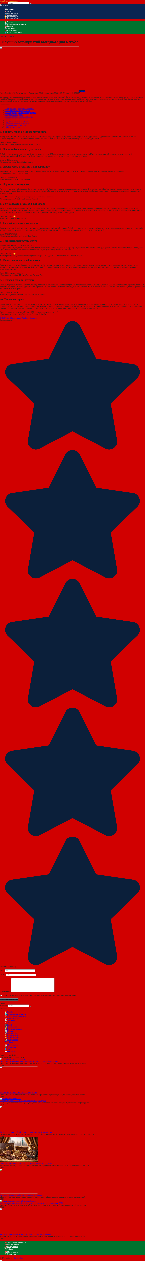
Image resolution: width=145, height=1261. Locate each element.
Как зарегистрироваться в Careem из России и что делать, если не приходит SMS (31, 1203)
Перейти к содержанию (9, 1)
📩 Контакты (10, 1051)
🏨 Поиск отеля (11, 30)
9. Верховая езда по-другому (16, 125)
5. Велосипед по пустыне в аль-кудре (19, 117)
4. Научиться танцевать (14, 115)
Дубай (2, 318)
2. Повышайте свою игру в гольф (17, 111)
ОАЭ (7, 318)
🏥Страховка (10, 28)
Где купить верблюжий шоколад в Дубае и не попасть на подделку (26, 1163)
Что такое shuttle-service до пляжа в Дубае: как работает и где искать (26, 1234)
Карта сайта (18, 1258)
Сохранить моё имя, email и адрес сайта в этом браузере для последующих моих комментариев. (39, 995)
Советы (82, 91)
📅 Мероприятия (11, 1045)
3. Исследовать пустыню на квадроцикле (20, 113)
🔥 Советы (9, 22)
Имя (2, 970)
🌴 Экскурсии (10, 1047)
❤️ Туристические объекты (15, 1016)
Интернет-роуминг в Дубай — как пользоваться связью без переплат (26, 1132)
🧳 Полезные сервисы (13, 33)
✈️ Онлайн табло (11, 14)
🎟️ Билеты (9, 26)
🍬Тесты (8, 11)
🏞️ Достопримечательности (15, 24)
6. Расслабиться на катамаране (16, 119)
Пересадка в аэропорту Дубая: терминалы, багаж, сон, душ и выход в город (29, 1061)
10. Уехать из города (12, 127)
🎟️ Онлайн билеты (12, 1245)
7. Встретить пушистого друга (16, 121)
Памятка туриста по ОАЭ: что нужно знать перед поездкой (23, 1101)
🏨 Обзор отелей (11, 1040)
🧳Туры (8, 1049)
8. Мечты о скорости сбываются (17, 123)
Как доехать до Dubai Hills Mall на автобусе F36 (18, 1093)
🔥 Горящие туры (11, 16)
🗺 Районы (9, 1042)
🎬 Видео (8, 1025)
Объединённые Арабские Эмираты (23, 318)
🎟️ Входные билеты (12, 1018)
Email (3, 975)
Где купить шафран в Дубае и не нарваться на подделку (21, 1195)
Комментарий (5, 991)
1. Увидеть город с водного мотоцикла (19, 109)
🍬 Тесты (8, 1022)
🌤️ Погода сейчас (11, 18)
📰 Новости (9, 9)
